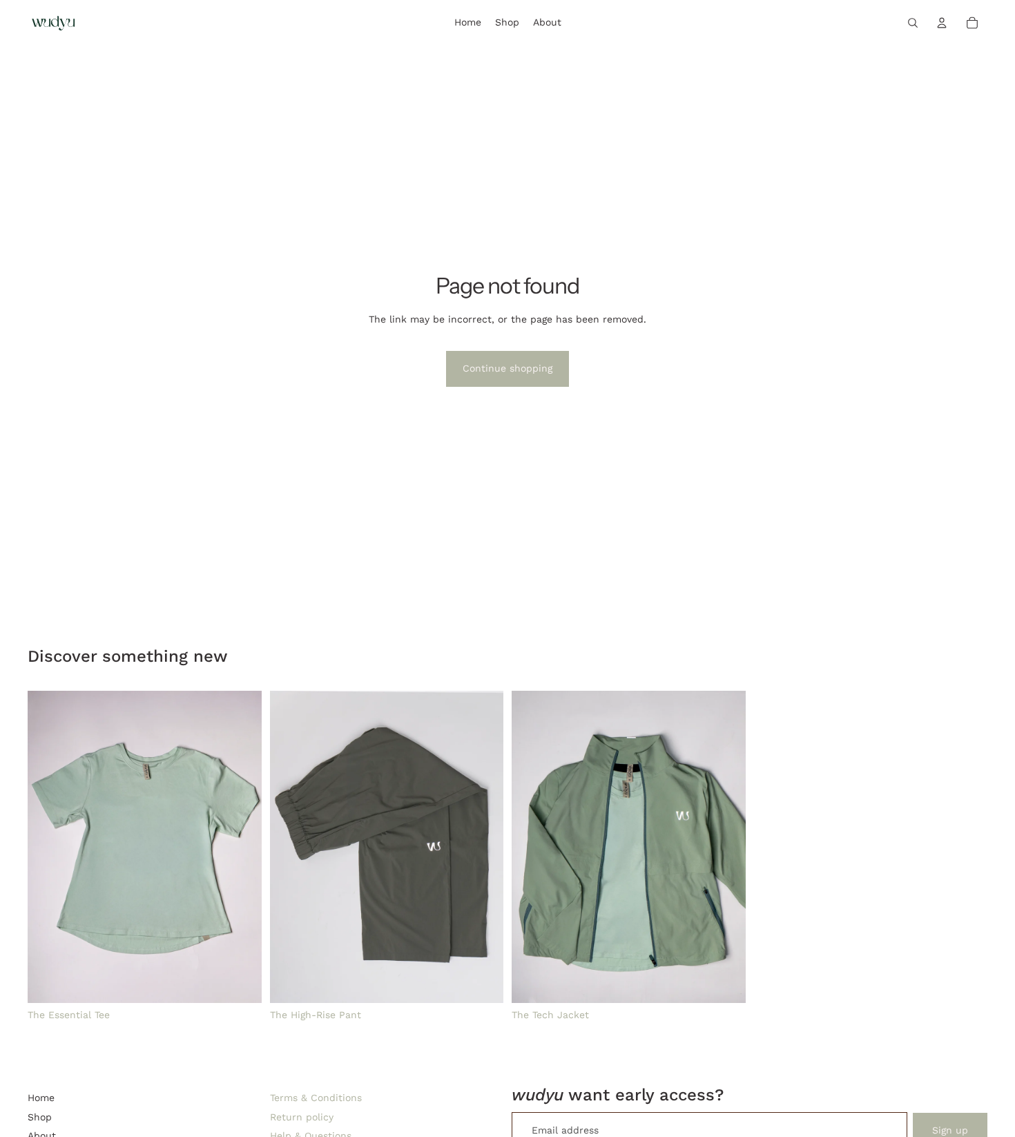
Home (41, 1097)
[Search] (913, 23)
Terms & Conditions (316, 1097)
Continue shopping (507, 368)
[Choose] (240, 981)
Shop (40, 1116)
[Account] (942, 23)
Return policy (302, 1116)
